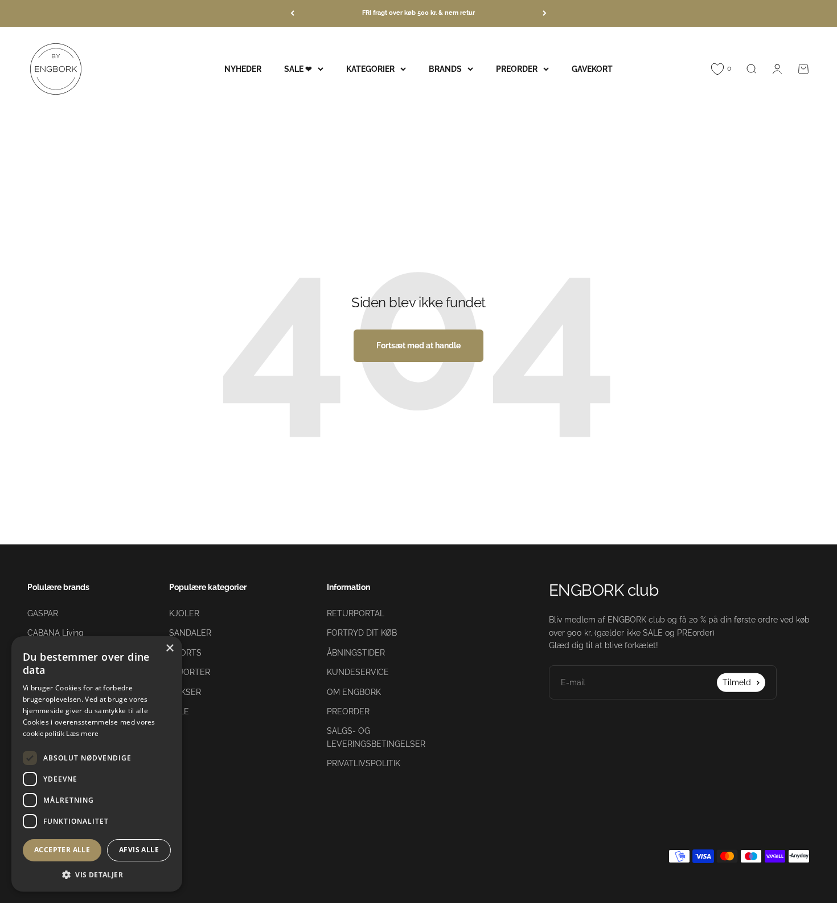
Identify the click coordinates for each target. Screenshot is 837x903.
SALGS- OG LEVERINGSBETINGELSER (376, 737)
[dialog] (96, 764)
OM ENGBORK (354, 692)
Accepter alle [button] (62, 850)
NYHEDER (242, 68)
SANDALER (190, 632)
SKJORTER (189, 672)
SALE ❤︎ (298, 68)
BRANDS (445, 68)
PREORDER (517, 68)
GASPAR (42, 613)
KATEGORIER (370, 68)
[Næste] (545, 13)
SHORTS (185, 652)
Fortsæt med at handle (418, 345)
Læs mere (82, 733)
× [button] (169, 648)
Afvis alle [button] (139, 850)
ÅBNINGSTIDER (356, 652)
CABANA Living (55, 632)
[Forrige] (292, 13)
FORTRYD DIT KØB (362, 632)
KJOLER (184, 613)
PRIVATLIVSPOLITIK (363, 763)
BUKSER (185, 692)
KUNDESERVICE (358, 672)
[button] (97, 874)
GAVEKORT (592, 68)
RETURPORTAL (355, 613)
